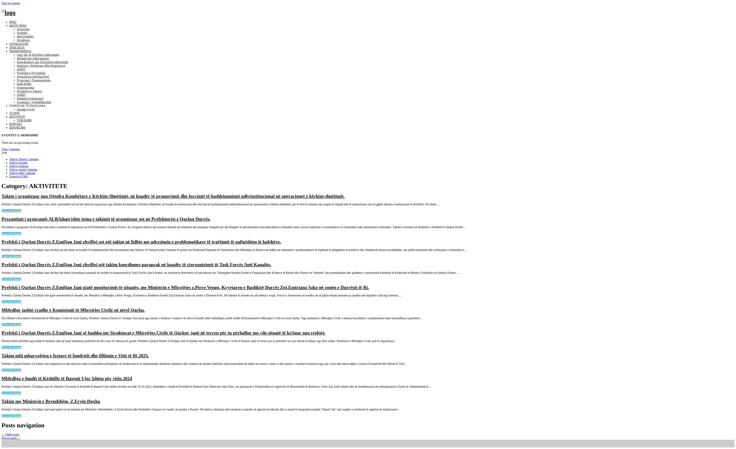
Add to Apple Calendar (23, 169)
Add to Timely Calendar (24, 159)
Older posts (10, 434)
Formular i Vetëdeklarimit (34, 102)
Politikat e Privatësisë (31, 73)
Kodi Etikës (24, 84)
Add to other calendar (22, 173)
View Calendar (11, 149)
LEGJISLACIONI (19, 44)
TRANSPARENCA (20, 51)
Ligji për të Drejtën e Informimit (38, 55)
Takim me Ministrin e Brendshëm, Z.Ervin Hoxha (51, 401)
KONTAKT (15, 124)
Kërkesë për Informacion (33, 58)
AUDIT (21, 69)
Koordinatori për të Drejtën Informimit (42, 62)
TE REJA (14, 113)
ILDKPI (21, 95)
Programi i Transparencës (34, 80)
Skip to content (11, 3)
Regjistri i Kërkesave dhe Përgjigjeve (41, 66)
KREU (12, 22)
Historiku (23, 29)
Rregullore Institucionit (33, 77)
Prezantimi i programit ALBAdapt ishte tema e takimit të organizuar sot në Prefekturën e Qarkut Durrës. (106, 218)
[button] (4, 152)
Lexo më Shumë (11, 210)
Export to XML (18, 176)
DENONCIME (17, 128)
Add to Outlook (18, 166)
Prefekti (22, 33)
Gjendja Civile (26, 109)
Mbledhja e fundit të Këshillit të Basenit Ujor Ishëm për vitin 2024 (67, 378)
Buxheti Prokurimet (30, 98)
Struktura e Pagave (29, 91)
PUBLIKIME (24, 120)
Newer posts (11, 438)
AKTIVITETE (17, 117)
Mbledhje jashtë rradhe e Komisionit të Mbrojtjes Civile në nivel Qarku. (73, 310)
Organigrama (25, 88)
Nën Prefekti (25, 37)
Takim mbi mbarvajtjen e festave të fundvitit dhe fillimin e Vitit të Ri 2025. (75, 355)
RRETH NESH (17, 26)
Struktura (23, 40)
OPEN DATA (17, 47)
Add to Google (18, 162)
